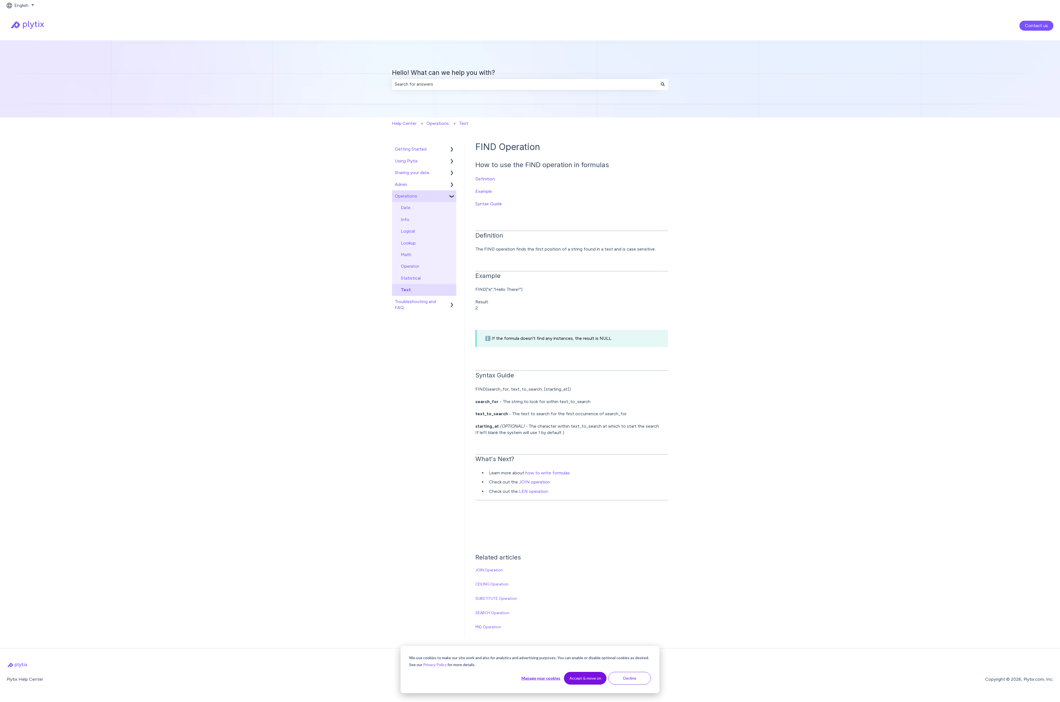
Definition (485, 179)
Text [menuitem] (406, 289)
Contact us (1036, 25)
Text (463, 123)
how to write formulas (547, 472)
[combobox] (525, 84)
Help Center (404, 123)
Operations (437, 123)
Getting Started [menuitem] (410, 149)
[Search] (663, 84)
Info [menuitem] (405, 219)
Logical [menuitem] (408, 231)
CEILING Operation (491, 584)
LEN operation (533, 491)
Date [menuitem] (405, 207)
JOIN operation (534, 482)
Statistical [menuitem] (411, 278)
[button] (451, 149)
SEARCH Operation (492, 613)
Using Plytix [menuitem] (406, 161)
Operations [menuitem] (406, 196)
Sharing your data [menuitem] (412, 172)
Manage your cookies (540, 678)
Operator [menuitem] (410, 266)
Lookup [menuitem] (408, 243)
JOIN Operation (489, 570)
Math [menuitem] (406, 254)
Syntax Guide (488, 203)
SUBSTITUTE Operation (496, 598)
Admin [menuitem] (401, 184)
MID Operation (488, 627)
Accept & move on (585, 678)
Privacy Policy (435, 664)
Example (483, 191)
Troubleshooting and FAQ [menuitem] (415, 304)
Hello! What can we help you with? (443, 73)
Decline (629, 678)
